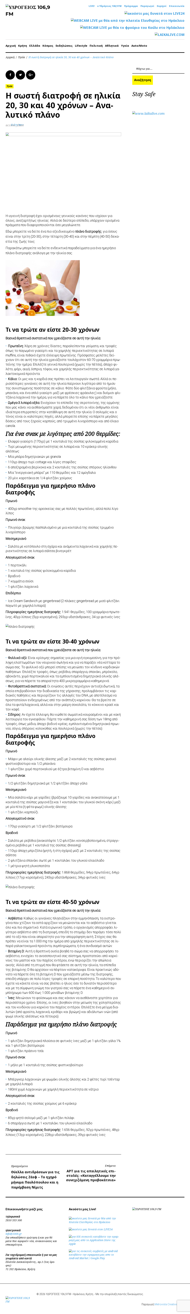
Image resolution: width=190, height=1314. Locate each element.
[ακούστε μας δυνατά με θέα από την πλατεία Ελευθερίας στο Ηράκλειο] (95, 1222)
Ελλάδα (34, 45)
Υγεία (125, 45)
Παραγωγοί (147, 6)
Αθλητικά (112, 45)
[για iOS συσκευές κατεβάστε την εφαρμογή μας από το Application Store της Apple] (95, 1244)
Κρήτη (22, 45)
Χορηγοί (161, 6)
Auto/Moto (139, 45)
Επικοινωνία (176, 6)
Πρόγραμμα (131, 6)
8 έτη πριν (17, 124)
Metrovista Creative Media (169, 1304)
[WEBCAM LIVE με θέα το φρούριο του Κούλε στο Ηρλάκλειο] (132, 27)
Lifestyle (81, 45)
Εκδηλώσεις (64, 45)
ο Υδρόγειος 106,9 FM (109, 6)
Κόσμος (47, 45)
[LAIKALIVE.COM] (169, 34)
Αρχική (11, 45)
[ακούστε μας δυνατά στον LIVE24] (154, 13)
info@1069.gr (14, 1234)
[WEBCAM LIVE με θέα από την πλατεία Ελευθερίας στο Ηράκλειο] (127, 20)
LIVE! (92, 6)
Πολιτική (96, 45)
